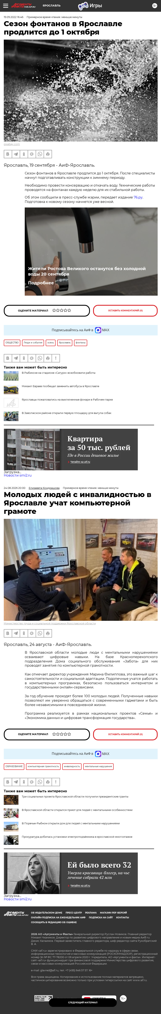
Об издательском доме (46, 912)
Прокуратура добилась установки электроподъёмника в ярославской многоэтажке (77, 836)
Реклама (91, 912)
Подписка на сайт (101, 917)
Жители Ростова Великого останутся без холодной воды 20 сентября (87, 271)
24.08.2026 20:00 (14, 488)
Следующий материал (82, 1002)
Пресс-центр (74, 912)
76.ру (138, 197)
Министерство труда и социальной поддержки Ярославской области (50, 623)
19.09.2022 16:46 (13, 17)
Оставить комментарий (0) (125, 310)
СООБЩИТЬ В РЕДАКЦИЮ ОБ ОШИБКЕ (54, 922)
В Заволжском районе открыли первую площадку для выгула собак (66, 413)
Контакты (122, 917)
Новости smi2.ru (18, 475)
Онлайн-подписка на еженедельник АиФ (58, 917)
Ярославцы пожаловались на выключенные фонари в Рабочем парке (67, 399)
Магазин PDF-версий (113, 912)
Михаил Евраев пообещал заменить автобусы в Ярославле (60, 386)
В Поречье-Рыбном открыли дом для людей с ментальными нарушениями (71, 823)
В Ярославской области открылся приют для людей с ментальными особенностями (77, 810)
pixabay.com (12, 144)
